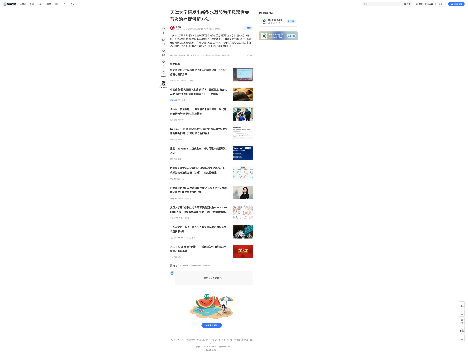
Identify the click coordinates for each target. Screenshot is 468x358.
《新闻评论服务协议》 (203, 266)
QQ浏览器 (237, 340)
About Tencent (183, 340)
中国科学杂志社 (176, 218)
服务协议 (192, 340)
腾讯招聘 (222, 340)
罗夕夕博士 (182, 100)
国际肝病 (173, 159)
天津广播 (173, 257)
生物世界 (173, 139)
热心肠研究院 (175, 179)
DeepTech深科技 (176, 198)
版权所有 (215, 350)
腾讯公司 (208, 350)
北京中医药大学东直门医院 (180, 238)
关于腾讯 (173, 340)
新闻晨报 (173, 120)
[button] (291, 21)
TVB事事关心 (175, 80)
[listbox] (211, 160)
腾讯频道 (245, 340)
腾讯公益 (229, 340)
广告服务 (215, 340)
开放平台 (207, 340)
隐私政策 (200, 340)
